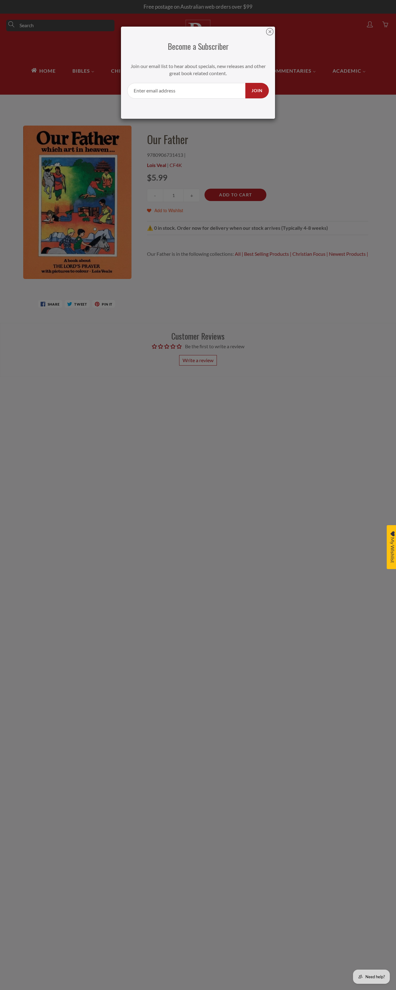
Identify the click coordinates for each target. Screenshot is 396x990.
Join (257, 90)
